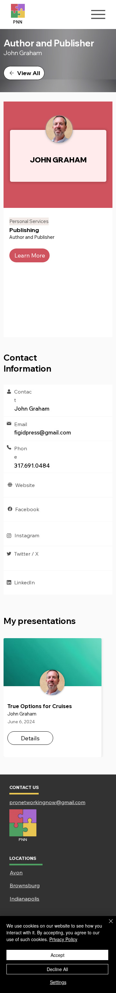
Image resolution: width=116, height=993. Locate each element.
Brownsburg (25, 885)
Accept (57, 955)
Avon (16, 872)
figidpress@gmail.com (42, 432)
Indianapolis (24, 898)
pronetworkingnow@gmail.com (47, 802)
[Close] (107, 925)
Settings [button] (58, 982)
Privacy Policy (63, 939)
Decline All (57, 969)
